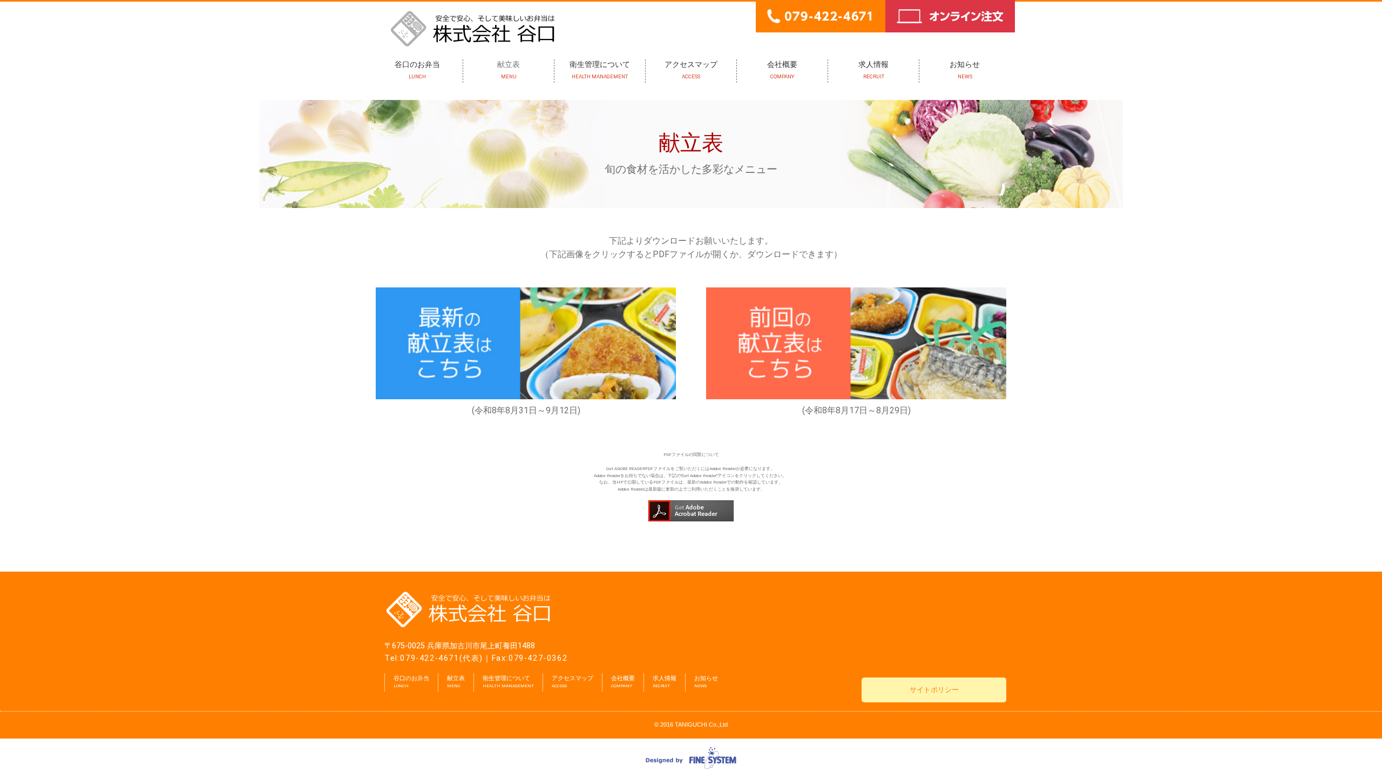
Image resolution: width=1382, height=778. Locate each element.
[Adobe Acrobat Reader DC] (691, 503)
